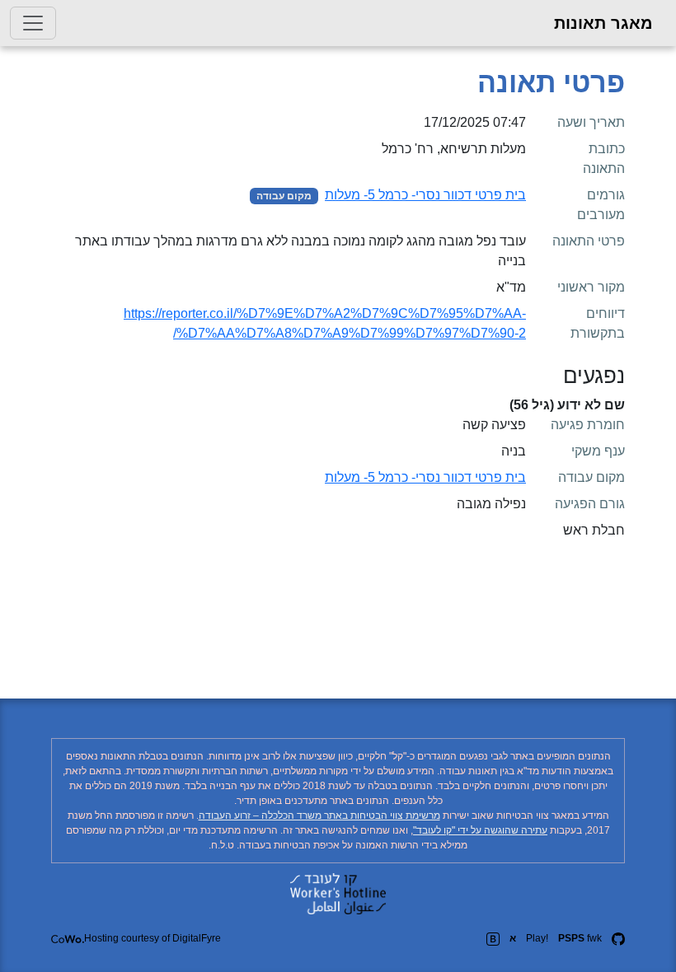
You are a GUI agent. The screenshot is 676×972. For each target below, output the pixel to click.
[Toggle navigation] (33, 23)
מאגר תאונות (603, 23)
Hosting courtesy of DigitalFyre (152, 938)
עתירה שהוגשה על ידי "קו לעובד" (480, 830)
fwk (580, 938)
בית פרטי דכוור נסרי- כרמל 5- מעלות (425, 195)
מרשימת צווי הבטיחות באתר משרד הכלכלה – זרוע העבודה (319, 815)
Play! (537, 938)
